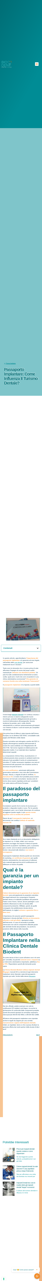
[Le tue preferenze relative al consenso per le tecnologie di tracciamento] (4, 1279)
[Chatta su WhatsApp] (37, 1276)
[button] (37, 64)
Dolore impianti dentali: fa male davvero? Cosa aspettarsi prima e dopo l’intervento (27, 1169)
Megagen (32, 976)
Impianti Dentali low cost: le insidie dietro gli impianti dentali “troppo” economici (25, 1185)
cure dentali (18, 662)
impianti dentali (17, 714)
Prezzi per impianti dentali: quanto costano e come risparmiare (25, 1151)
